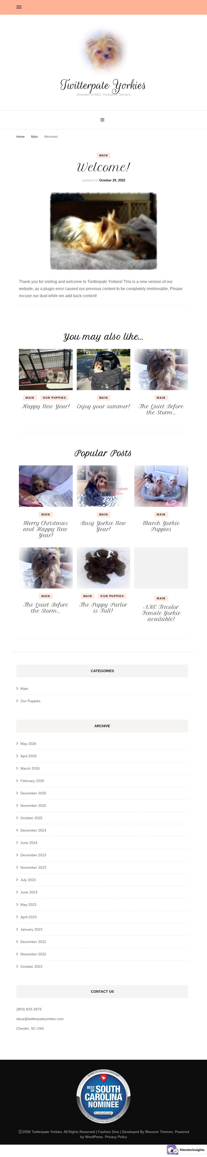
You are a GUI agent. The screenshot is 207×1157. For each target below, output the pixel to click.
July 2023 (28, 880)
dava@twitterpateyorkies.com (40, 1019)
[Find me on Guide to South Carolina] (103, 1127)
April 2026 (28, 756)
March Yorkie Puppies (161, 526)
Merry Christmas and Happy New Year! (45, 529)
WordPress (94, 1137)
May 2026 (28, 744)
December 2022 (33, 942)
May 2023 (28, 905)
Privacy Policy (116, 1137)
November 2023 (33, 867)
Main (103, 155)
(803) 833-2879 (28, 1009)
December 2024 (33, 830)
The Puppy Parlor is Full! (103, 608)
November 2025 (33, 806)
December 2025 (33, 793)
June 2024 (28, 843)
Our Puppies (54, 397)
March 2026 (30, 768)
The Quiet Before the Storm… (161, 409)
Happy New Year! (46, 406)
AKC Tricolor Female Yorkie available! (161, 613)
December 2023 (33, 855)
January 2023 (31, 929)
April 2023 (28, 917)
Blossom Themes (159, 1132)
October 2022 (31, 966)
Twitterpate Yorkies (103, 85)
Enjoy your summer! (103, 406)
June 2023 (28, 892)
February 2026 (32, 781)
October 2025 (31, 818)
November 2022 (33, 954)
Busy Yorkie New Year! (103, 526)
